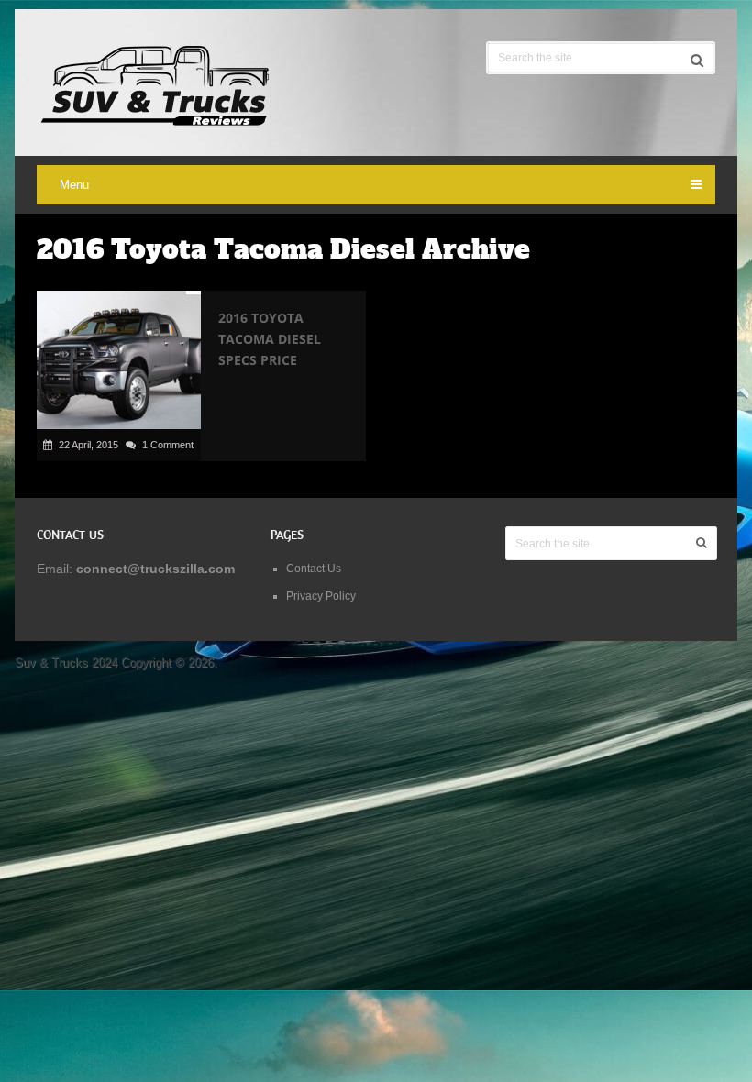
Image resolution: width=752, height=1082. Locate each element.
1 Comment (168, 444)
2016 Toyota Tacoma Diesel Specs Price (269, 339)
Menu (74, 185)
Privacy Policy (321, 596)
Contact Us (313, 568)
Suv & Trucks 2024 (66, 662)
